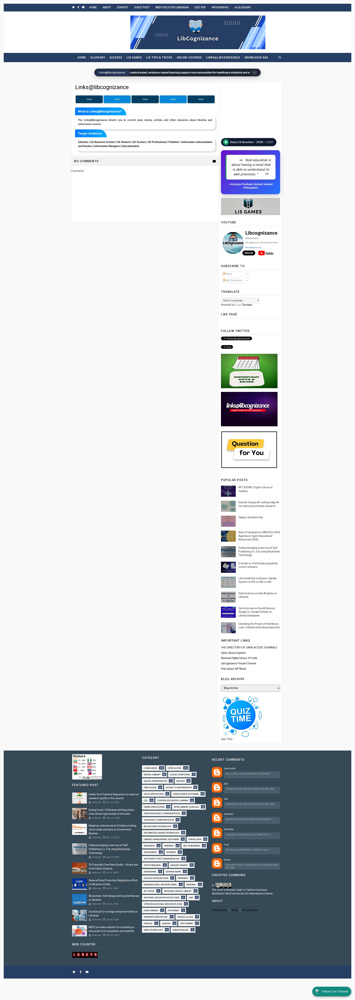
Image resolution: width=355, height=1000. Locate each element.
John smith (230, 769)
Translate (247, 305)
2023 (173, 99)
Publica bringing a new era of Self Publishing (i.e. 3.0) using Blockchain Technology (259, 551)
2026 (89, 99)
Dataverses (150, 871)
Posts (228, 274)
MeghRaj (191, 884)
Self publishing (191, 845)
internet (171, 852)
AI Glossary (243, 7)
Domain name (173, 871)
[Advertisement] (145, 239)
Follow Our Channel (335, 991)
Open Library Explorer (233, 653)
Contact (122, 7)
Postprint (173, 910)
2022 (201, 99)
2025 (117, 99)
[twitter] (73, 7)
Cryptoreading (152, 865)
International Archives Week (160, 884)
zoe (226, 784)
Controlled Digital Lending (172, 800)
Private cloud (185, 917)
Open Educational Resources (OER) (163, 904)
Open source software (186, 794)
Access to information (179, 787)
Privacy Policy (219, 910)
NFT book (149, 891)
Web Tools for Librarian (172, 7)
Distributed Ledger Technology (161, 832)
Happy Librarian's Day (251, 517)
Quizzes (116, 57)
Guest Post (142, 7)
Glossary (97, 57)
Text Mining (186, 923)
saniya (227, 860)
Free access (150, 787)
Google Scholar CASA (156, 878)
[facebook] (78, 7)
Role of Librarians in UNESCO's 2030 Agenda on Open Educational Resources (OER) (259, 536)
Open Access (174, 768)
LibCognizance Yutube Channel (238, 663)
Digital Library (152, 774)
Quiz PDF (200, 7)
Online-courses (189, 57)
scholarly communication (159, 819)
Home (93, 7)
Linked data (195, 839)
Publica (148, 923)
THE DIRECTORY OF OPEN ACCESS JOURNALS (249, 647)
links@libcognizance (223, 57)
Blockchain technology (157, 826)
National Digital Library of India (239, 658)
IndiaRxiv (183, 878)
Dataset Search (179, 865)
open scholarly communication (162, 813)
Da (231, 142)
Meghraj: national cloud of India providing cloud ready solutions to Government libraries (112, 829)
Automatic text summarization (161, 858)
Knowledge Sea (256, 57)
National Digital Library (178, 891)
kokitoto (228, 814)
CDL (146, 800)
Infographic (220, 7)
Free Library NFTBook (233, 669)
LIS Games (134, 57)
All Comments (233, 280)
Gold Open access (154, 794)
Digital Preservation (155, 781)
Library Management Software (161, 839)
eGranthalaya (181, 929)
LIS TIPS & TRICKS (159, 57)
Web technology (153, 929)
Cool (226, 845)
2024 (145, 99)
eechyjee (229, 829)
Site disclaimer (250, 910)
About (107, 7)
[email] (83, 7)
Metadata (149, 845)
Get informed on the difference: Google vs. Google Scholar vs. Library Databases (257, 612)
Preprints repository (156, 917)
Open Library (151, 910)
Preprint (169, 845)
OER (191, 897)
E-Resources (150, 768)
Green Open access (154, 806)
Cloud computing (180, 774)
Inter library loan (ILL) (186, 806)
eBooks (180, 781)
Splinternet (150, 852)
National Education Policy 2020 (161, 897)
